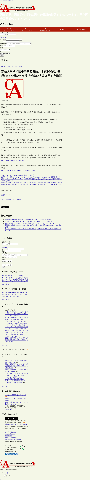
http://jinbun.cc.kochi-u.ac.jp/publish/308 (12, 160)
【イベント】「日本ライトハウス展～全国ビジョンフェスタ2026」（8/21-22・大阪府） (16, 375)
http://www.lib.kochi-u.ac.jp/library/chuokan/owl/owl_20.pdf (18, 170)
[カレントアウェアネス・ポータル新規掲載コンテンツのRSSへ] (24, 423)
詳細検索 (3, 37)
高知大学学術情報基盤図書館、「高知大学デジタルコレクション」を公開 (28, 219)
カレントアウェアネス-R (9, 175)
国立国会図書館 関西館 (13, 439)
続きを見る (5, 284)
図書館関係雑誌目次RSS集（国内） (16, 424)
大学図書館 (23, 175)
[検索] (0, 36)
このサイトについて (11, 432)
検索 (2, 55)
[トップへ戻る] (0, 479)
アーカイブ (30, 175)
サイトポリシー (10, 434)
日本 (18, 175)
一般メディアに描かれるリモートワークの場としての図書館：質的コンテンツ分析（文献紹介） (16, 313)
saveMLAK (8, 409)
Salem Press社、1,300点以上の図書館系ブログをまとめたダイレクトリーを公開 (29, 223)
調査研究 (63, 29)
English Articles (81, 29)
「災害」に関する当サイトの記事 (15, 395)
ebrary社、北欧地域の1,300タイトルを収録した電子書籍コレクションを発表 (28, 221)
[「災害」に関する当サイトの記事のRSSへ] (6, 397)
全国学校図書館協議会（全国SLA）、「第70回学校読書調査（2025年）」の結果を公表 (15, 380)
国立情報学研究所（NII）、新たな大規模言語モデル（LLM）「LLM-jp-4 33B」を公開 (16, 339)
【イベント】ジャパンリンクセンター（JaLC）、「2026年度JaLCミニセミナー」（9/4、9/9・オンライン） (16, 323)
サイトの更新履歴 (11, 437)
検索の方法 (8, 436)
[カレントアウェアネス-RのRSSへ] (27, 349)
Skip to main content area (7, 1)
